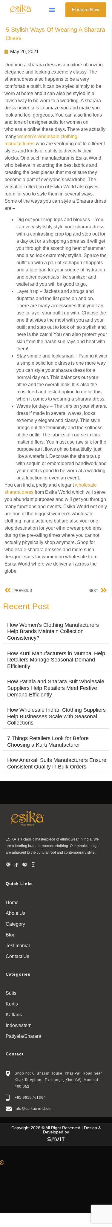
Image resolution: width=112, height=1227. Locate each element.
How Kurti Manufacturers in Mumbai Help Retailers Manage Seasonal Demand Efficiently (56, 659)
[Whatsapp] (8, 864)
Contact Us (17, 956)
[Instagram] (24, 864)
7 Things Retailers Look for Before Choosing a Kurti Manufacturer (48, 741)
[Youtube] (33, 864)
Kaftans (14, 1014)
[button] (51, 9)
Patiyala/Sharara (23, 1036)
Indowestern (19, 1025)
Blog (11, 934)
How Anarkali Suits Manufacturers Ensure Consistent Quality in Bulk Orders (56, 763)
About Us (15, 913)
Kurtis (12, 1003)
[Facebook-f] (16, 864)
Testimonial (18, 945)
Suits (11, 993)
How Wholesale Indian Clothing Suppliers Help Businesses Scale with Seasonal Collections (56, 716)
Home (12, 902)
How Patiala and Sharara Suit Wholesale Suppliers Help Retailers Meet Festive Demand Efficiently (55, 688)
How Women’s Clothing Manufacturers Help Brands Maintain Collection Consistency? (53, 631)
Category (15, 924)
